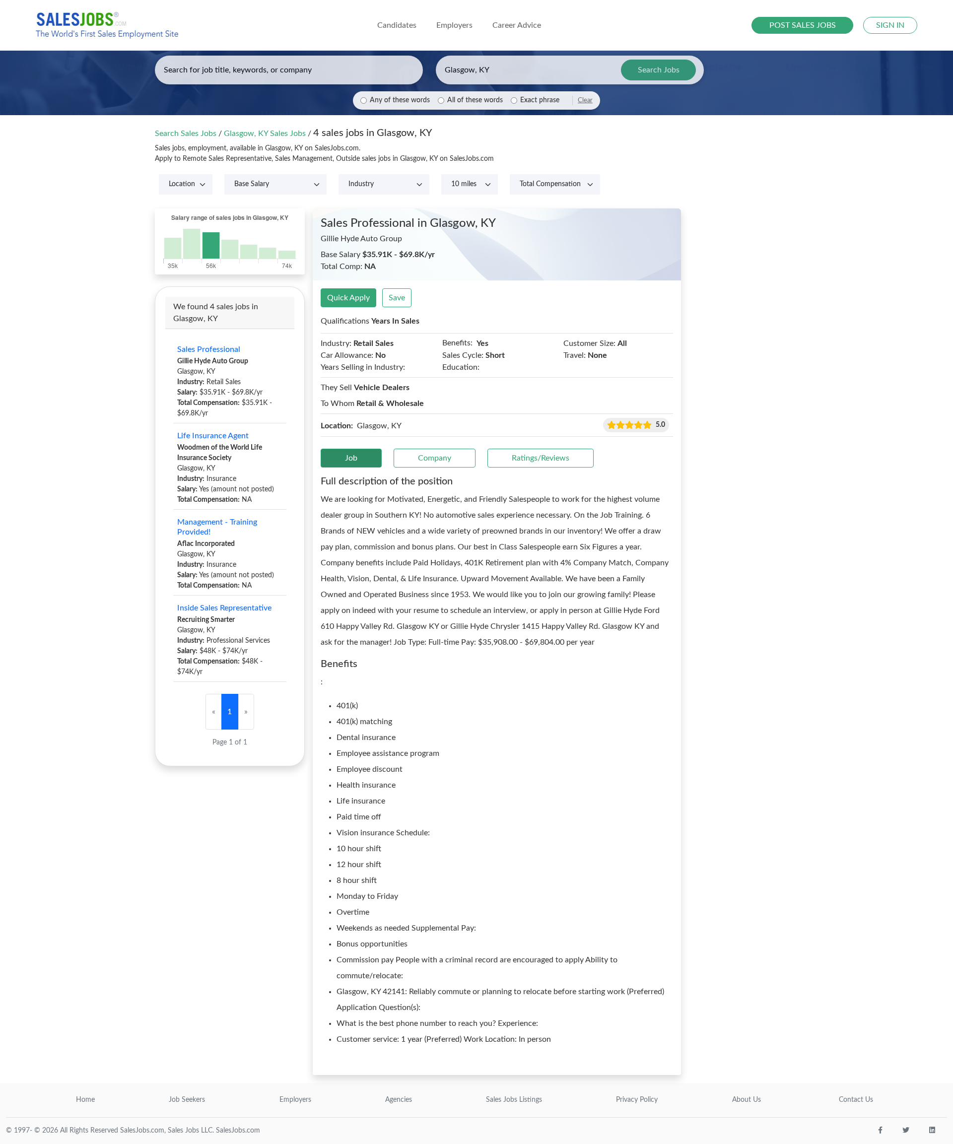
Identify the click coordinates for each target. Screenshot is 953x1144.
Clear (585, 100)
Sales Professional (208, 349)
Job (351, 458)
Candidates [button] (396, 25)
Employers (295, 1099)
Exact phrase (539, 100)
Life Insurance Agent (213, 436)
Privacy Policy (637, 1099)
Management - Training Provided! (217, 527)
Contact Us (856, 1099)
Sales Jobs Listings (514, 1099)
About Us (746, 1099)
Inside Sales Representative (224, 608)
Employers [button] (454, 25)
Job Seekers (187, 1099)
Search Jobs (659, 70)
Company (434, 458)
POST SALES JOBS (802, 25)
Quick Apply (348, 298)
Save (397, 298)
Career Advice (516, 25)
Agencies (398, 1099)
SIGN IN (890, 25)
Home (85, 1099)
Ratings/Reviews (540, 458)
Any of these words (400, 100)
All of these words (475, 100)
